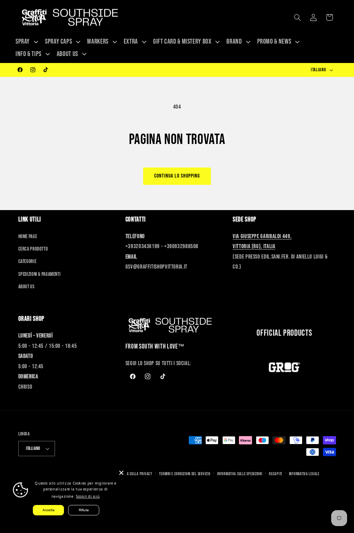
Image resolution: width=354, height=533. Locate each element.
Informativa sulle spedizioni (239, 474)
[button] (297, 17)
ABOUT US (26, 287)
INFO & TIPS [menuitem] (28, 54)
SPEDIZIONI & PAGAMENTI (39, 274)
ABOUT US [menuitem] (67, 54)
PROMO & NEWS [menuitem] (274, 41)
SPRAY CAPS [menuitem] (58, 41)
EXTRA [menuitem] (131, 41)
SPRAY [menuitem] (23, 41)
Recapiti (275, 474)
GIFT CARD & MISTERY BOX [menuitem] (182, 41)
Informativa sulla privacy (131, 474)
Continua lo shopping (177, 176)
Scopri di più (88, 496)
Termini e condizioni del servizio (184, 474)
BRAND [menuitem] (234, 41)
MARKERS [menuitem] (97, 41)
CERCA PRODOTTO (33, 249)
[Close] (121, 472)
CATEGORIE (27, 261)
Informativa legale (304, 474)
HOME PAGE (27, 237)
